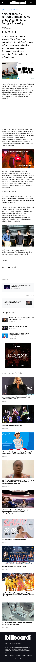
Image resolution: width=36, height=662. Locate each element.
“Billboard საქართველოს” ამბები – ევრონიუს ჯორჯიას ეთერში (13, 301)
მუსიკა (16, 9)
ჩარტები (29, 655)
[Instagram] (18, 658)
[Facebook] (15, 658)
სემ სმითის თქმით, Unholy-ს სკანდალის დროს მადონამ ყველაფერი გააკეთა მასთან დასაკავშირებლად (16, 511)
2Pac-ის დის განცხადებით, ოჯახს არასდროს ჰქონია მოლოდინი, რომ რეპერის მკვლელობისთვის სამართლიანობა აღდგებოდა (18, 481)
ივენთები (4, 9)
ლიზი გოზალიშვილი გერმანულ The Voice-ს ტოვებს (21, 285)
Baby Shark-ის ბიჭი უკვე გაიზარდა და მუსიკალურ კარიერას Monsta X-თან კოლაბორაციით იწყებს (19, 334)
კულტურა (11, 655)
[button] (2, 2)
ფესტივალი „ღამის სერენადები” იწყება (14, 566)
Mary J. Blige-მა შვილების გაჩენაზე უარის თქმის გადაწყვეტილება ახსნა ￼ (21, 318)
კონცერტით (10, 221)
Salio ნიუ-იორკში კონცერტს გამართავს (14, 539)
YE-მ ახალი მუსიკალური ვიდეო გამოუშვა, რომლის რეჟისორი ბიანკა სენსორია (17, 623)
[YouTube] (20, 658)
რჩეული (5, 260)
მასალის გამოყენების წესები (13, 643)
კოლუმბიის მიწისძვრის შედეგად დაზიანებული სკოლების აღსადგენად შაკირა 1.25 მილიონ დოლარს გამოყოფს (18, 594)
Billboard (4, 27)
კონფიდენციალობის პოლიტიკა (13, 644)
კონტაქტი (8, 641)
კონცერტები (10, 9)
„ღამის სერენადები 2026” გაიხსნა (18, 326)
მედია (24, 655)
